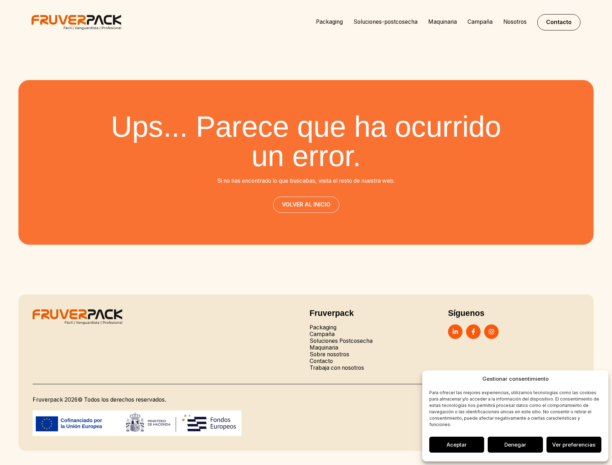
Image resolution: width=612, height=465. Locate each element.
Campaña (480, 22)
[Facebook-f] (473, 331)
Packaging (329, 22)
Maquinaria (442, 22)
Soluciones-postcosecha (385, 22)
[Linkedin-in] (455, 331)
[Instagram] (491, 331)
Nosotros (515, 22)
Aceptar (457, 444)
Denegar (515, 444)
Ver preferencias (573, 444)
